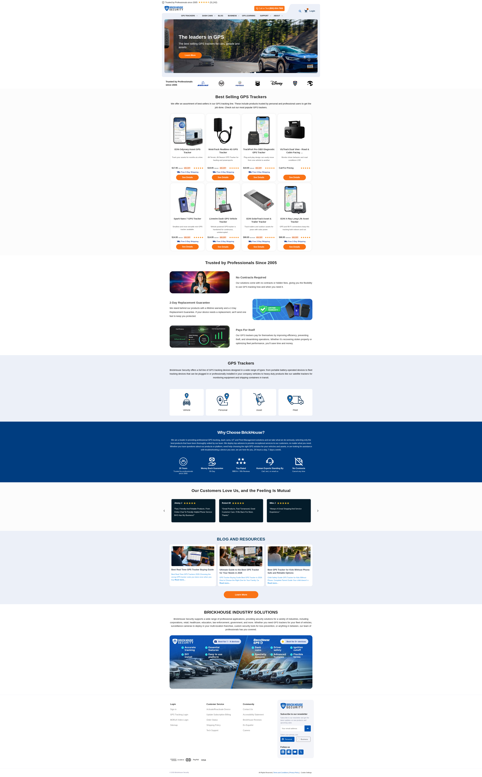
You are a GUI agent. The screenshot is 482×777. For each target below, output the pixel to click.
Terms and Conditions (280, 772)
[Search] (299, 11)
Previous (164, 511)
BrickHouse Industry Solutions (241, 612)
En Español (248, 725)
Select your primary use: (289, 735)
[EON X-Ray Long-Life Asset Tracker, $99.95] (294, 200)
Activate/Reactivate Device (218, 709)
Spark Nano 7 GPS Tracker (187, 218)
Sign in (173, 709)
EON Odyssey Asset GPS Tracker (187, 151)
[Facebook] (289, 752)
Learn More (241, 594)
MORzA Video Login (179, 720)
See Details (259, 247)
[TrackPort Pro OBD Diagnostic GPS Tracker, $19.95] (259, 130)
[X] (301, 752)
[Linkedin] (283, 752)
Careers (246, 730)
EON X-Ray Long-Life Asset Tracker (294, 220)
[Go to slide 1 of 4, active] (242, 73)
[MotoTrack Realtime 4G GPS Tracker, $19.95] (223, 130)
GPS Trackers (241, 363)
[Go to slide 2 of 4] (246, 73)
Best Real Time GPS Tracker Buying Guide (192, 569)
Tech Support (212, 730)
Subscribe (308, 728)
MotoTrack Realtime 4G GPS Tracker (223, 151)
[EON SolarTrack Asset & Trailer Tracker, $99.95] (259, 200)
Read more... (180, 580)
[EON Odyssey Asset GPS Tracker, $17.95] (187, 130)
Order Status (212, 720)
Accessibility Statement (253, 715)
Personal (288, 739)
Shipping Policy (213, 725)
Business (304, 739)
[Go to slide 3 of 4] (251, 73)
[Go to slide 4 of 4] (255, 73)
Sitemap (174, 725)
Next (317, 511)
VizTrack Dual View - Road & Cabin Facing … (294, 151)
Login (312, 11)
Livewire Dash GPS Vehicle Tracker (223, 220)
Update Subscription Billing (218, 715)
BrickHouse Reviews (252, 720)
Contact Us (248, 709)
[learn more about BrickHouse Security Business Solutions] (241, 662)
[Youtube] (295, 752)
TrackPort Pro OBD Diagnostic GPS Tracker (259, 151)
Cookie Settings (306, 772)
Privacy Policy (294, 772)
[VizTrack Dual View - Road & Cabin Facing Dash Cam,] (294, 130)
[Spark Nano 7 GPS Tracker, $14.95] (187, 200)
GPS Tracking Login (179, 715)
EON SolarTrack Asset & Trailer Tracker (258, 220)
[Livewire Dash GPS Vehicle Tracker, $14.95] (223, 200)
